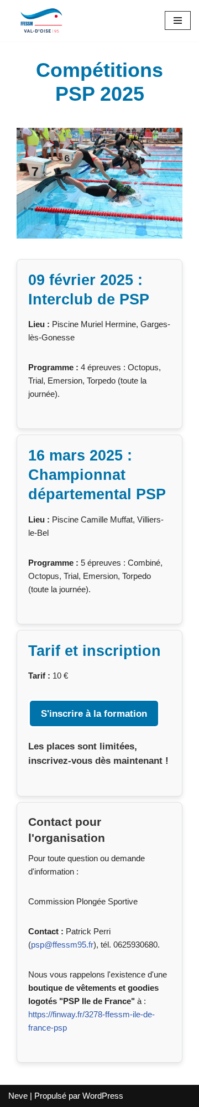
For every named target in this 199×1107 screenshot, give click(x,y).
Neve (18, 1095)
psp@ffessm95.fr (62, 944)
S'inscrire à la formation (94, 713)
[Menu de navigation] (178, 20)
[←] (41, 21)
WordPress (102, 1095)
